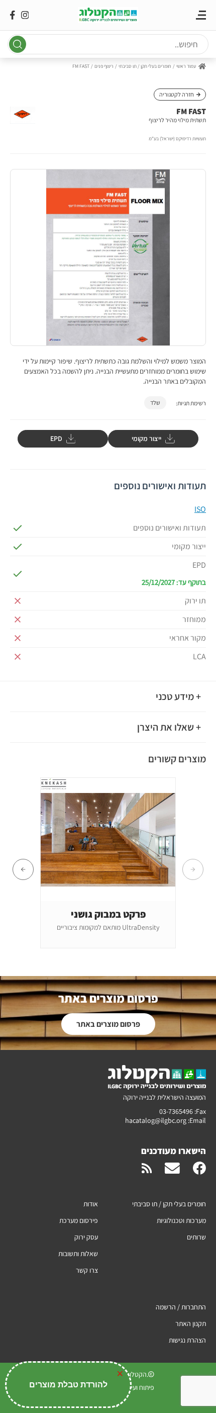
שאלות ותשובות (78, 1253)
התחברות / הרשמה (181, 1306)
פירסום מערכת (78, 1220)
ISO (200, 509)
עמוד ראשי (186, 66)
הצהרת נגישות (187, 1340)
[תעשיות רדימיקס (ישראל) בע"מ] (22, 117)
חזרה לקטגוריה (176, 94)
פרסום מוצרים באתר (108, 1024)
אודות (90, 1203)
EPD (56, 438)
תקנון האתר (190, 1323)
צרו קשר (87, 1270)
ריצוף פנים (104, 66)
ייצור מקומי (146, 438)
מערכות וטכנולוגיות (181, 1220)
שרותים (196, 1237)
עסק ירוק (86, 1237)
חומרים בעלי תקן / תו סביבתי (145, 66)
